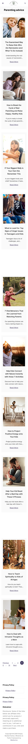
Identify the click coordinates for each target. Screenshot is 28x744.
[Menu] (3, 3)
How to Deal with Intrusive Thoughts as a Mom (14, 637)
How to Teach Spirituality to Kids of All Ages (14, 577)
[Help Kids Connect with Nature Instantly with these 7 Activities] (14, 351)
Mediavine (14, 740)
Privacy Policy (10, 690)
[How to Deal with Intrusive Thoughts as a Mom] (14, 614)
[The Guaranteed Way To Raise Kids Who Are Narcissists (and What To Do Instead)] (14, 27)
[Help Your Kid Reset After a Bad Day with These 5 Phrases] (14, 471)
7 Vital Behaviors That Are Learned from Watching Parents (14, 314)
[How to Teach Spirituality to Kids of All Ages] (14, 554)
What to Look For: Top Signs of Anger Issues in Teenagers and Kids (14, 231)
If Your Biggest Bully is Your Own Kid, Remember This (14, 171)
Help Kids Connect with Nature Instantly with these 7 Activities (14, 374)
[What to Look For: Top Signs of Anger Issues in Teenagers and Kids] (14, 208)
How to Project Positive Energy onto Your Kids (14, 434)
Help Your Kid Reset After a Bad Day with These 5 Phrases (14, 494)
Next (15, 665)
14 (9, 665)
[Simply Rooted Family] (14, 3)
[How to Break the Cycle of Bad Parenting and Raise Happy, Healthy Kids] (14, 85)
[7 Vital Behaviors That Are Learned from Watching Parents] (14, 291)
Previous (6, 663)
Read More (14, 62)
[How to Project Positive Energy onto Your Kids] (14, 411)
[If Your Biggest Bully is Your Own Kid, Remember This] (14, 148)
